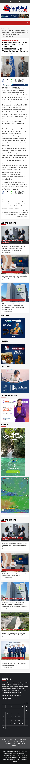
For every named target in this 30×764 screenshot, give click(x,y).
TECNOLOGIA (15, 745)
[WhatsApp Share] (11, 80)
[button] (2, 23)
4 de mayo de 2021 (8, 53)
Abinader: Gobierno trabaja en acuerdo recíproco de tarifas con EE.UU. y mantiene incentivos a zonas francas (14, 663)
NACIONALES (6, 242)
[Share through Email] (15, 80)
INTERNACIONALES (18, 741)
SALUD (15, 743)
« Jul (3, 731)
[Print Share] (19, 80)
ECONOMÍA (19, 240)
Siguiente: (15, 213)
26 (15, 723)
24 (7, 723)
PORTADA (5, 739)
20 (19, 720)
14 (22, 717)
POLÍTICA (8, 741)
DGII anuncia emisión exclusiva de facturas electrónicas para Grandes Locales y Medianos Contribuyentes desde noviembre (14, 604)
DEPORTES (21, 743)
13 (19, 717)
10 (7, 717)
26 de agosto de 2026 (8, 252)
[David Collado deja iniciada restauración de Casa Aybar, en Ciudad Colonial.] (15, 264)
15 (26, 717)
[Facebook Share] (3, 80)
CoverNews (19, 759)
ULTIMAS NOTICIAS (13, 40)
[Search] (27, 23)
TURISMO (21, 272)
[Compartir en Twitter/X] (7, 80)
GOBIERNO (5, 40)
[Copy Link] (22, 80)
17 (7, 720)
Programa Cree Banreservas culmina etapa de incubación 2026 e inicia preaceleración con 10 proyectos (13, 248)
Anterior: (14, 204)
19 (15, 720)
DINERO (14, 240)
